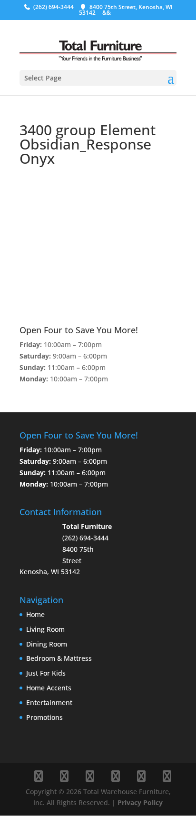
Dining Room (46, 643)
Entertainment (49, 702)
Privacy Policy (140, 802)
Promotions (44, 717)
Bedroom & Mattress (59, 658)
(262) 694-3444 (53, 7)
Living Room (45, 629)
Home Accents (48, 687)
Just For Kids (46, 673)
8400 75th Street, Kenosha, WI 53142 (126, 10)
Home (35, 614)
